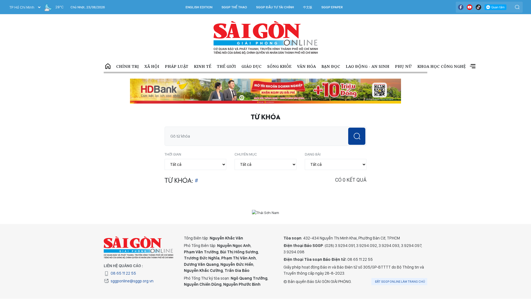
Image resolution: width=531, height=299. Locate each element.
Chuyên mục (246, 154)
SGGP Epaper (332, 7)
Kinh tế (202, 66)
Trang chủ (108, 66)
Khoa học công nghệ (441, 66)
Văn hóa (306, 66)
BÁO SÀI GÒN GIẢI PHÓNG (266, 37)
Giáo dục (251, 66)
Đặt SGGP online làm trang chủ (400, 281)
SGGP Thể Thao (234, 7)
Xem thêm (472, 66)
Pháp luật (176, 66)
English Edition (199, 7)
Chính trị (127, 66)
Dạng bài (313, 154)
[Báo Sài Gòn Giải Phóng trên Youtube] (469, 7)
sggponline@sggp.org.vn (132, 281)
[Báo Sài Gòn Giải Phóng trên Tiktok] (478, 7)
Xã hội (151, 66)
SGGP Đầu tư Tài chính (275, 7)
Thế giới (226, 66)
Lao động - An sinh (367, 66)
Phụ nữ (403, 66)
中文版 (307, 7)
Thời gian (173, 154)
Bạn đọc (330, 66)
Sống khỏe (279, 66)
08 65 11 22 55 (123, 273)
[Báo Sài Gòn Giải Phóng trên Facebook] (461, 7)
